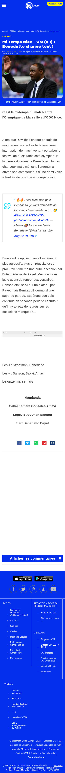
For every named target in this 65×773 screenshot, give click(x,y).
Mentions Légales (18, 637)
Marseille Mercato (20, 749)
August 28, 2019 (25, 236)
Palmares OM (38, 749)
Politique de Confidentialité (17, 643)
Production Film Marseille (43, 753)
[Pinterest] (34, 592)
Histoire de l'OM (48, 612)
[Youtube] (53, 592)
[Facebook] (14, 592)
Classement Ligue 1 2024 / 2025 (25, 741)
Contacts (14, 620)
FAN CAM (17, 698)
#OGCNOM (36, 215)
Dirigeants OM (48, 639)
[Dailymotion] (44, 592)
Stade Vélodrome (36, 757)
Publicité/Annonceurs (34, 768)
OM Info (13, 31)
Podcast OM (22, 753)
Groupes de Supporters (21, 745)
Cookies (14, 626)
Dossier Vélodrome (17, 691)
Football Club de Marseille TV (20, 705)
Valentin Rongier (49, 666)
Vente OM (46, 671)
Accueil (5, 31)
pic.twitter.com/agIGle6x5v (31, 220)
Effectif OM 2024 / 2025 (50, 646)
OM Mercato (47, 653)
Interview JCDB (19, 717)
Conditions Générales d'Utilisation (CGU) (19, 612)
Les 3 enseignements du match (19, 725)
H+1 (14, 712)
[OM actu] (32, 4)
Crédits (13, 631)
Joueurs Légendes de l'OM (48, 745)
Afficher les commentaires (35, 558)
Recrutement (16, 658)
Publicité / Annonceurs (16, 651)
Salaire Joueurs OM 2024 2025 (48, 659)
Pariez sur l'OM (55, 4)
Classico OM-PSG (53, 741)
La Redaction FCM (13, 52)
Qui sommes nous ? (50, 619)
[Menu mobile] (5, 5)
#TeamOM (21, 215)
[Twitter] (24, 592)
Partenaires (54, 749)
